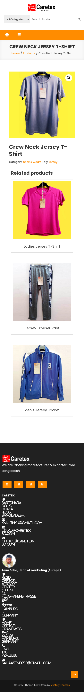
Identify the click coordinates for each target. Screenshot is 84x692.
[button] (68, 77)
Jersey (53, 162)
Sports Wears (32, 162)
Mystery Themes (60, 685)
